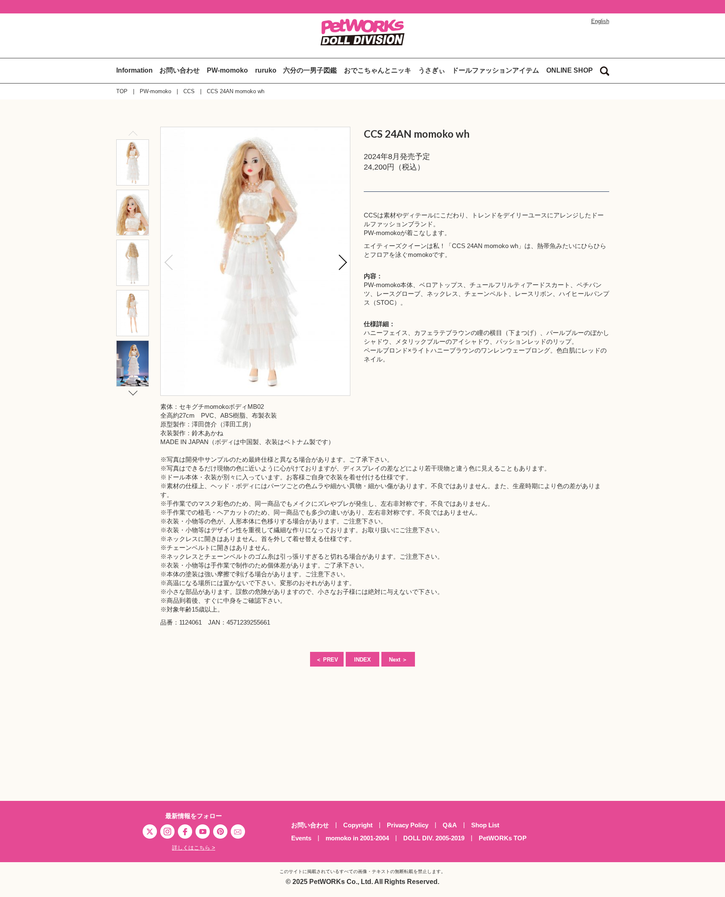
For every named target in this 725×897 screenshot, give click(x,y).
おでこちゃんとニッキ (377, 70)
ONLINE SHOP (569, 70)
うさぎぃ (431, 70)
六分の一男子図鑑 (310, 70)
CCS (189, 91)
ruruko (265, 70)
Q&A (450, 825)
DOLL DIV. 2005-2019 (433, 838)
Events (301, 838)
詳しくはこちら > (193, 848)
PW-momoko (227, 70)
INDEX (362, 659)
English (600, 21)
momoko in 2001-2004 (357, 838)
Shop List (485, 825)
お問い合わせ (179, 70)
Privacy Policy (407, 825)
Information (134, 70)
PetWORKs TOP (503, 838)
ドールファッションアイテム (495, 70)
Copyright (358, 825)
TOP (122, 91)
